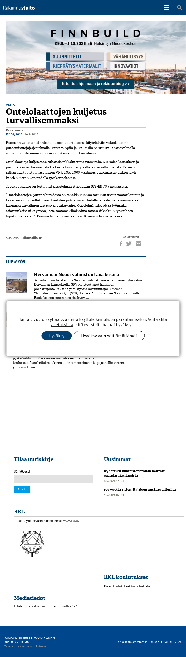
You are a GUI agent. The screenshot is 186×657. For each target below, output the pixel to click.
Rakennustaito (17, 130)
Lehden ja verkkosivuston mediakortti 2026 (46, 605)
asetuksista (62, 324)
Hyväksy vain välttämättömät (109, 335)
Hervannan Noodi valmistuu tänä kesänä (76, 275)
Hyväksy (56, 335)
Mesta (10, 104)
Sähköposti (22, 471)
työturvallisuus (31, 237)
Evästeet (41, 646)
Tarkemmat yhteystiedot (18, 646)
